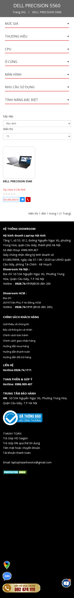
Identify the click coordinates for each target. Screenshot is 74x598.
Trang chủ (19, 12)
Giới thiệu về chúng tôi (16, 324)
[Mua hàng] (22, 199)
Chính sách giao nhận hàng (19, 340)
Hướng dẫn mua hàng (16, 346)
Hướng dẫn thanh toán (16, 351)
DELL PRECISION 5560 (46, 12)
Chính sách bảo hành (15, 335)
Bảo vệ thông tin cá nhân (17, 329)
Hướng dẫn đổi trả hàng (17, 357)
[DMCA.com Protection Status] (15, 472)
